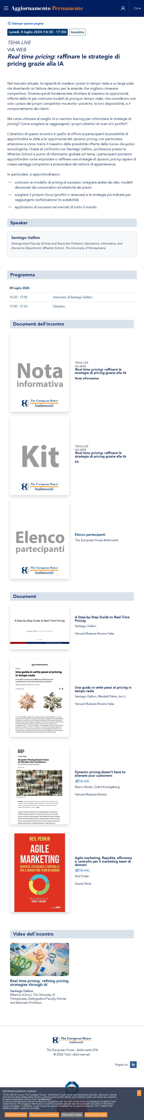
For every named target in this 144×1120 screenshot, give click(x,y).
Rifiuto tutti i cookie (71, 1114)
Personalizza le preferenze (44, 1114)
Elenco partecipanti (90, 535)
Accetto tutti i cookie (96, 1114)
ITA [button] (136, 8)
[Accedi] (123, 8)
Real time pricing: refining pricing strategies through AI (39, 983)
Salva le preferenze (16, 1114)
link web (83, 781)
